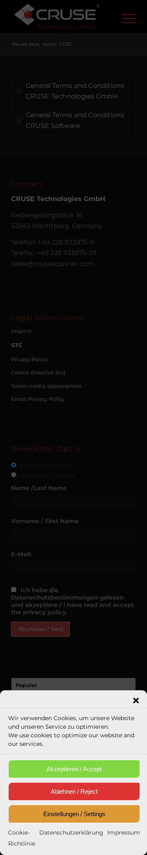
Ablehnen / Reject (74, 791)
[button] (136, 700)
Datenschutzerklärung (71, 832)
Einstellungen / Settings (74, 813)
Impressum (123, 832)
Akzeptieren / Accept (74, 768)
